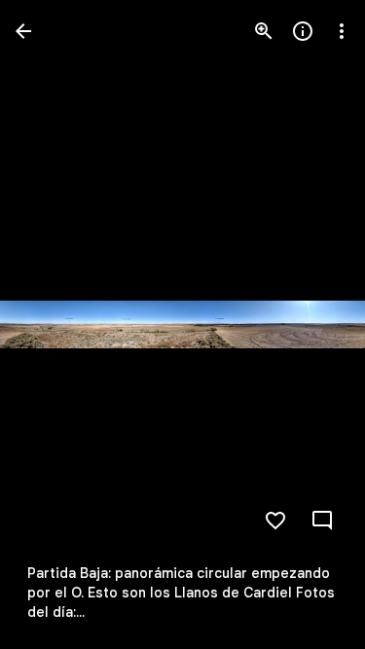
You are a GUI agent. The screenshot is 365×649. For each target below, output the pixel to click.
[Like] (275, 520)
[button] (54, 325)
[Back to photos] (23, 31)
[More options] (341, 31)
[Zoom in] (263, 31)
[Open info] (302, 31)
